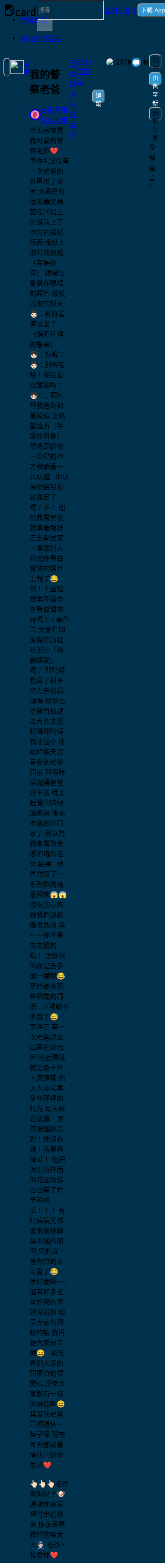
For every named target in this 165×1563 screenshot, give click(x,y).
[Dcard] (20, 10)
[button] (121, 10)
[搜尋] (44, 25)
